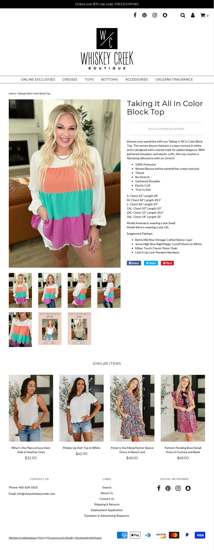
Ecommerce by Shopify (61, 537)
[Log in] (190, 15)
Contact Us (106, 498)
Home (12, 93)
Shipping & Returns (107, 504)
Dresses (69, 79)
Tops (89, 79)
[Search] (180, 15)
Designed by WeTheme (88, 537)
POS (40, 537)
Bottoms (109, 79)
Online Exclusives (38, 79)
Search (106, 487)
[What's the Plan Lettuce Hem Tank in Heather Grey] (31, 408)
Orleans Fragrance (174, 79)
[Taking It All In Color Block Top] (20, 290)
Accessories (136, 79)
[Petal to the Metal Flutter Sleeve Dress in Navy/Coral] (132, 408)
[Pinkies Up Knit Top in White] (81, 408)
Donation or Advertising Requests (106, 515)
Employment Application (107, 510)
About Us (107, 493)
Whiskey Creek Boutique (23, 537)
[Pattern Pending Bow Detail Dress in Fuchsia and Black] (183, 408)
